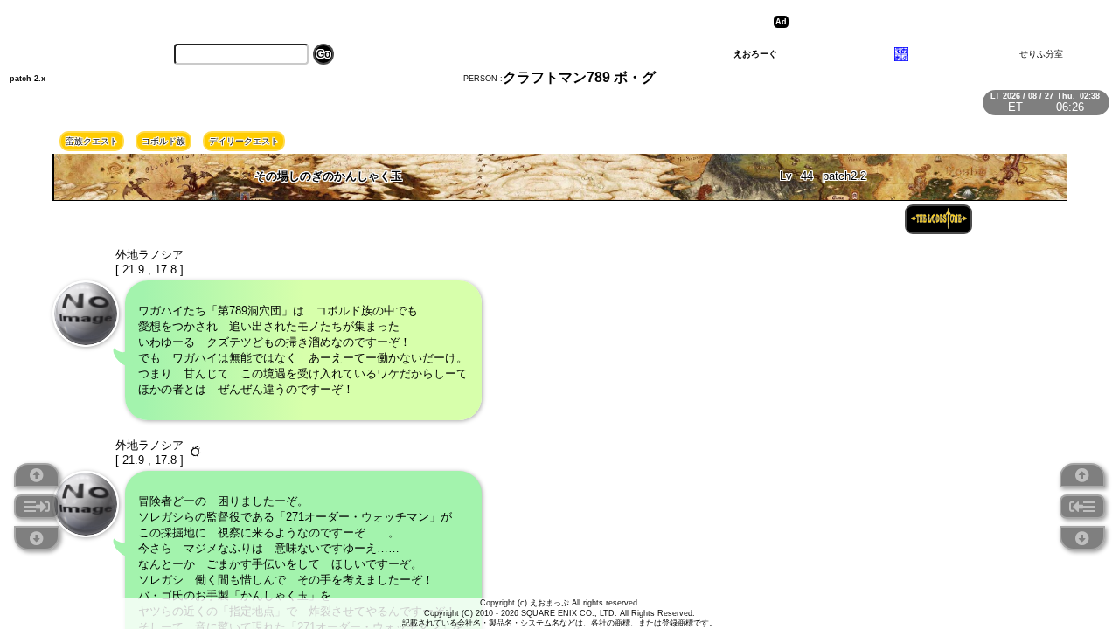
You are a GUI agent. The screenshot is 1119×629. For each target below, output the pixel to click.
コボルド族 (163, 141)
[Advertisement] (928, 22)
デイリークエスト (244, 141)
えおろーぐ (755, 54)
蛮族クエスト (92, 141)
